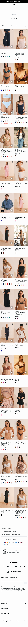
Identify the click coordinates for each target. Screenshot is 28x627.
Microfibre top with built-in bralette (21, 281)
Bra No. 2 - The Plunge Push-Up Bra (7, 378)
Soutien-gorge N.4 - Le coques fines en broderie (6, 478)
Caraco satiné (19, 346)
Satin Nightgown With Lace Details (6, 184)
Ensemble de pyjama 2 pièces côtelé (7, 346)
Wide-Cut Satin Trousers (5, 52)
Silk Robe (17, 410)
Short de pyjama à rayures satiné (6, 410)
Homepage (14, 14)
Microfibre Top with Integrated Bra (21, 477)
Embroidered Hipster (19, 378)
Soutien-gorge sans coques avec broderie (21, 314)
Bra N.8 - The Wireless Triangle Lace (6, 152)
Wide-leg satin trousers (5, 313)
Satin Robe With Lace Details (7, 511)
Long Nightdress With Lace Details (20, 216)
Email (2, 580)
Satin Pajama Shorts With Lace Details (21, 184)
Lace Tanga (4, 86)
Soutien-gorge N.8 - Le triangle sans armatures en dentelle (21, 512)
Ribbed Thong (5, 117)
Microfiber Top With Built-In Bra (21, 118)
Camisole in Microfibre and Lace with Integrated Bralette (21, 53)
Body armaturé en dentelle (20, 249)
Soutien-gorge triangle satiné (20, 443)
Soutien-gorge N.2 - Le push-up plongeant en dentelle (6, 444)
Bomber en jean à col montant (6, 216)
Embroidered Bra (20, 86)
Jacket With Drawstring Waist (20, 151)
